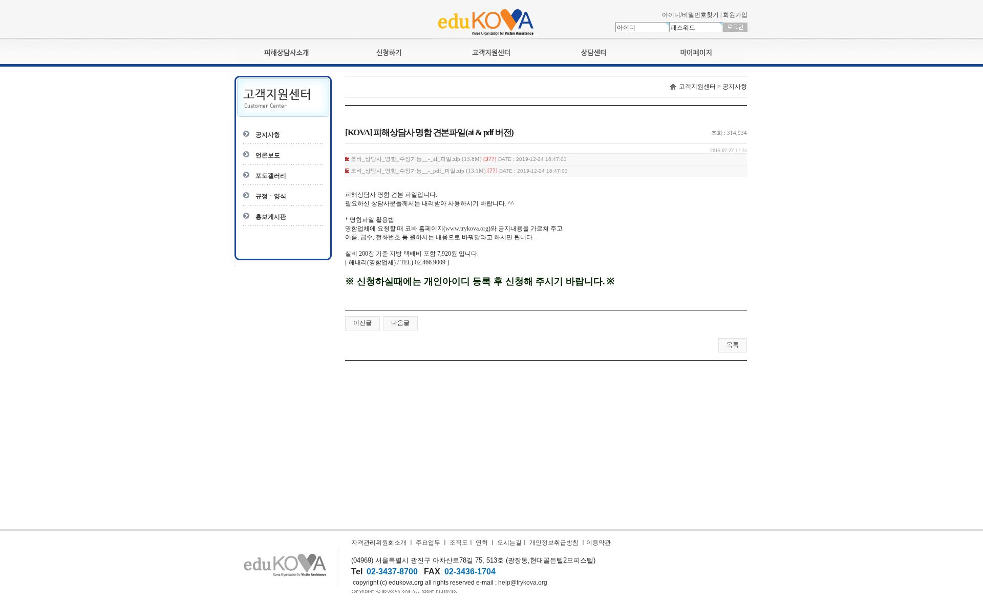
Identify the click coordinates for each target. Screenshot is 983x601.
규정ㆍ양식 (270, 196)
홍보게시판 (270, 216)
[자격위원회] (486, 36)
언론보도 (267, 155)
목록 (732, 344)
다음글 (400, 322)
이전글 (362, 322)
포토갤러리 (270, 175)
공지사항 (267, 134)
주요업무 (428, 542)
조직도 (459, 542)
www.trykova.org (466, 228)
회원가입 (735, 14)
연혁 (482, 542)
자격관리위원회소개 (379, 542)
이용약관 (598, 542)
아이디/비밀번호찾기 (690, 14)
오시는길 (509, 542)
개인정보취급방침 (554, 542)
